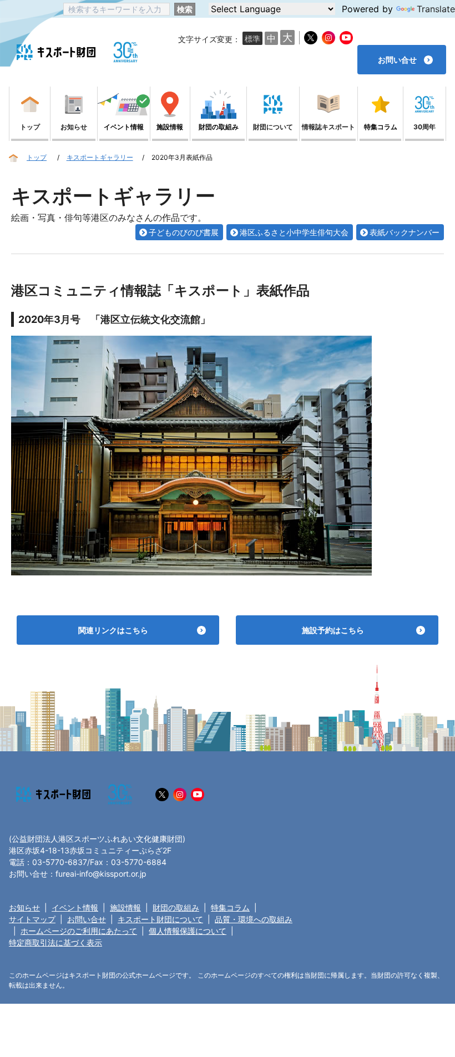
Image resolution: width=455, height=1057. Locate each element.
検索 (185, 9)
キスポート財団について (160, 919)
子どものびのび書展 (184, 232)
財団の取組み (176, 907)
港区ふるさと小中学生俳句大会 (294, 232)
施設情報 (125, 907)
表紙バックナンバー (404, 232)
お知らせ (24, 907)
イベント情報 (75, 907)
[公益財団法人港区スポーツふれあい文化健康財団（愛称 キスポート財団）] (56, 52)
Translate (436, 8)
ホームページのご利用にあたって (79, 930)
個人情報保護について (187, 930)
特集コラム (230, 907)
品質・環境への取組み (253, 919)
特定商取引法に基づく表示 (55, 942)
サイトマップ (32, 919)
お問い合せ (86, 919)
